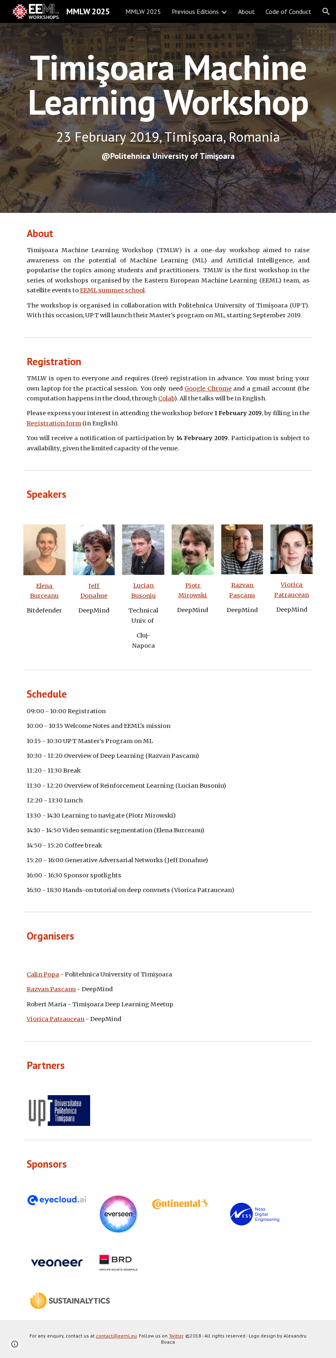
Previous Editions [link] (195, 11)
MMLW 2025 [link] (143, 11)
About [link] (246, 11)
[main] (168, 118)
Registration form (54, 423)
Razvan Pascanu (51, 989)
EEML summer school (112, 290)
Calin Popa (43, 974)
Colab (166, 398)
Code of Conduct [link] (288, 11)
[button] (326, 11)
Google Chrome (207, 388)
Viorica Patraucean (55, 1019)
